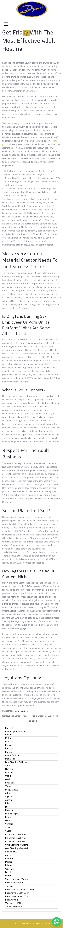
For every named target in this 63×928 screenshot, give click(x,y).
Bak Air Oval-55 (12, 899)
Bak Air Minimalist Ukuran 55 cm (20, 889)
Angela (8, 855)
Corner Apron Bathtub (15, 731)
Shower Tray (11, 851)
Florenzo (9, 769)
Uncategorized (21, 711)
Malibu (8, 738)
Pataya (8, 745)
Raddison (9, 748)
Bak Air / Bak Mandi (14, 882)
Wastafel (9, 869)
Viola (7, 827)
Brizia (8, 803)
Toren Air (9, 886)
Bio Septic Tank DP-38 (15, 838)
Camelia (9, 858)
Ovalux (8, 820)
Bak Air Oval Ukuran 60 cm (17, 893)
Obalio (8, 775)
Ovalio (8, 779)
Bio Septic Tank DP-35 (15, 834)
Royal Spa (10, 782)
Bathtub (9, 728)
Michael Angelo (12, 813)
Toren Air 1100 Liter (14, 903)
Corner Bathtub (12, 755)
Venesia (9, 824)
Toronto (9, 786)
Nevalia (8, 817)
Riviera (8, 752)
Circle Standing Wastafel (16, 844)
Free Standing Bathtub (16, 762)
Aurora (8, 765)
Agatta (8, 796)
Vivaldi (8, 830)
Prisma (8, 865)
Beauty (8, 734)
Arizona (8, 800)
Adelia (8, 793)
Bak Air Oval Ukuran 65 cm (17, 896)
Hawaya (9, 810)
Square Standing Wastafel (17, 879)
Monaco (9, 741)
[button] (56, 921)
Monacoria (10, 758)
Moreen (8, 862)
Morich (8, 875)
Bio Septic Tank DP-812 (16, 841)
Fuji (6, 806)
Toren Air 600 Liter (14, 906)
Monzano (9, 772)
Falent (8, 872)
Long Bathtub (11, 789)
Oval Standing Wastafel (16, 848)
